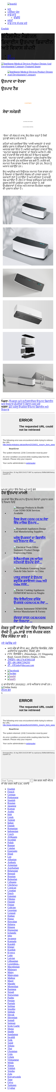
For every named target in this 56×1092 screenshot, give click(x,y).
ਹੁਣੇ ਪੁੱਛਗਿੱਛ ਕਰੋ (8, 643)
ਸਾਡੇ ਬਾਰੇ (11, 14)
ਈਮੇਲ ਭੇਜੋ (6, 690)
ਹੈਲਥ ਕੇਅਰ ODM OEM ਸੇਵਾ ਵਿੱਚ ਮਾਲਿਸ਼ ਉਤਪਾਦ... (31, 521)
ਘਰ (9, 9)
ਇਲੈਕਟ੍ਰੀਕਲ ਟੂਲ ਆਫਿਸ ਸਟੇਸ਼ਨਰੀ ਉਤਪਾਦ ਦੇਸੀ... (28, 560)
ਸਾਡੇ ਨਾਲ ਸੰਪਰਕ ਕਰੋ (17, 23)
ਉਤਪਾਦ (11, 58)
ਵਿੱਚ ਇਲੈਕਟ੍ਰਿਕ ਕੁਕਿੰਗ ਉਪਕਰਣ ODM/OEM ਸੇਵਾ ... (31, 600)
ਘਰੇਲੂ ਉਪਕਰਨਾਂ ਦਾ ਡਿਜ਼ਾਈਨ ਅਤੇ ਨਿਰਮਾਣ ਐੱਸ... (30, 539)
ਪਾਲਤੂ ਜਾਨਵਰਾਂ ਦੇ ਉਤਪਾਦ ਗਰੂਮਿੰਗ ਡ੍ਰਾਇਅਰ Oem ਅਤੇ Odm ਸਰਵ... (30, 581)
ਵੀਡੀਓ (17, 17)
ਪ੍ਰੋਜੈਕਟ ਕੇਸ (13, 12)
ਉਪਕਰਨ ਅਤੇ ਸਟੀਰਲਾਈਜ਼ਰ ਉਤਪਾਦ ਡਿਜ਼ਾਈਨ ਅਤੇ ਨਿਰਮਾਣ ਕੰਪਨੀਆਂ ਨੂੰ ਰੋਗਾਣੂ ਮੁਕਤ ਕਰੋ (27, 402)
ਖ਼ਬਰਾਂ (10, 20)
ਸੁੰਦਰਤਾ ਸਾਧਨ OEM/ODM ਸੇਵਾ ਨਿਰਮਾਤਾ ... (30, 619)
